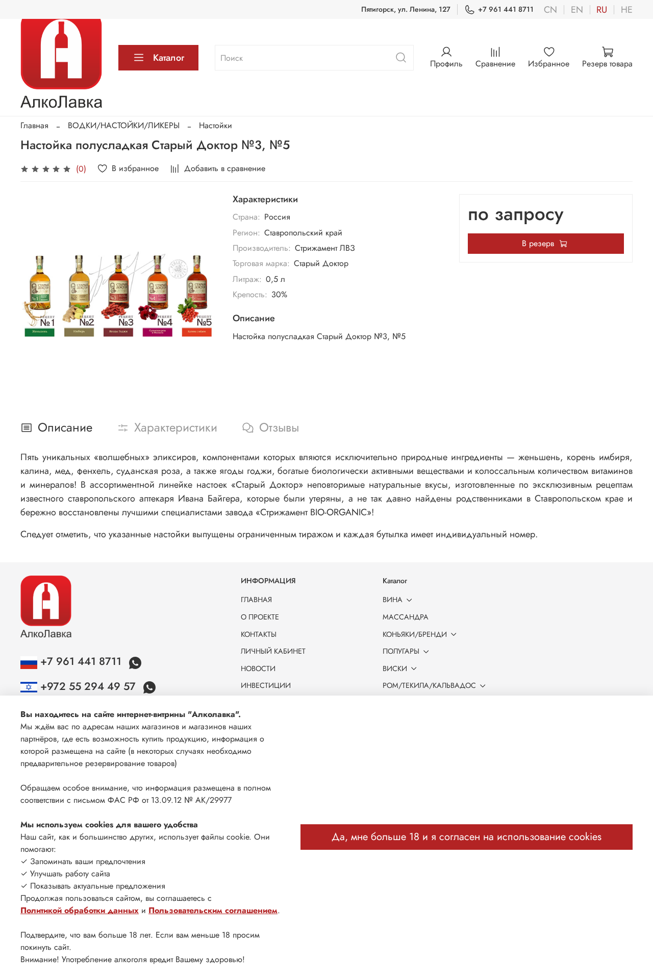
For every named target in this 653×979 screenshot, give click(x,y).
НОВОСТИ (258, 668)
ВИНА (393, 599)
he (627, 9)
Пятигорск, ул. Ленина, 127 (405, 9)
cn (550, 9)
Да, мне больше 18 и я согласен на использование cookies (466, 836)
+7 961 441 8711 (506, 9)
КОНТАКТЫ (259, 634)
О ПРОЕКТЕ (260, 617)
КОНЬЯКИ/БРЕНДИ (415, 634)
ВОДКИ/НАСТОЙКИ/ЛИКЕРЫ (124, 125)
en (577, 9)
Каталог (168, 57)
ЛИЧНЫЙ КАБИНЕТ (273, 651)
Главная (34, 125)
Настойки (215, 125)
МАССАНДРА (406, 617)
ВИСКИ (395, 668)
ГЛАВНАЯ (256, 599)
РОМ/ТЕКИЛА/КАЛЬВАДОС (429, 685)
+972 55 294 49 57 (88, 686)
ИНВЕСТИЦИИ (266, 685)
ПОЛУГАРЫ (401, 651)
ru (601, 9)
